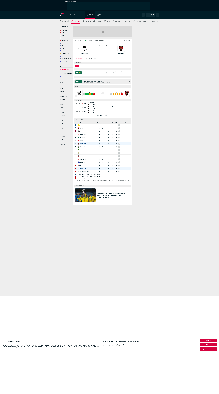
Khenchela (84, 53)
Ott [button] (97, 122)
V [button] (99, 122)
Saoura (82, 153)
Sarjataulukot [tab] (93, 58)
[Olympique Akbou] (79, 171)
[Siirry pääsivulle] (69, 14)
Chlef (81, 128)
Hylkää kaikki (208, 344)
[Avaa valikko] (157, 15)
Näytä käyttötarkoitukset (208, 349)
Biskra (81, 150)
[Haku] (143, 15)
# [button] (75, 122)
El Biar (81, 165)
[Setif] (79, 131)
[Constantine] (79, 147)
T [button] (102, 122)
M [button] (108, 122)
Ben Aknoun (83, 156)
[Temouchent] (79, 159)
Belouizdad (83, 134)
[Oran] (79, 140)
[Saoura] (79, 153)
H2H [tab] (86, 58)
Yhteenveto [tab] (78, 58)
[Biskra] (79, 150)
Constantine (83, 147)
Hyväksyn (208, 340)
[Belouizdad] (79, 134)
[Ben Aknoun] (79, 156)
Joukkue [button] (80, 122)
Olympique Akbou (84, 171)
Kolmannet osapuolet (21, 347)
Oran (81, 140)
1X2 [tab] (77, 66)
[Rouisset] (79, 162)
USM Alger (121, 53)
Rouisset (82, 162)
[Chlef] (79, 128)
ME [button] (112, 122)
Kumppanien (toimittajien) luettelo (111, 345)
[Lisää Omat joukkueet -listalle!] (78, 48)
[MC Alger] (79, 137)
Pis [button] (116, 122)
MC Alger (82, 137)
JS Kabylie (82, 125)
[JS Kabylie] (79, 125)
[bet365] (78, 72)
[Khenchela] (79, 168)
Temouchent (83, 159)
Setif (81, 131)
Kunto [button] (124, 122)
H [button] (105, 122)
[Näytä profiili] (84, 48)
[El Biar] (79, 165)
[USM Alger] (79, 144)
